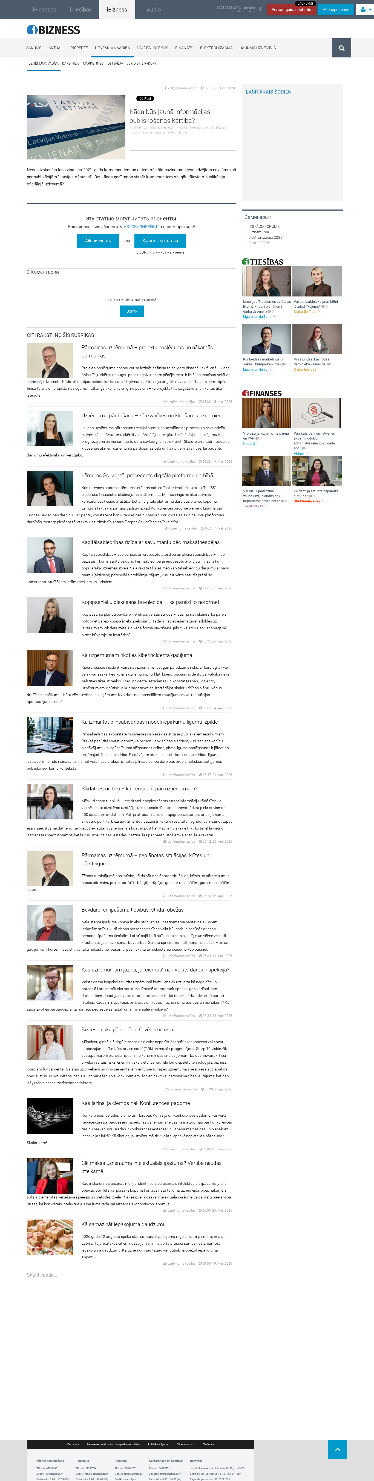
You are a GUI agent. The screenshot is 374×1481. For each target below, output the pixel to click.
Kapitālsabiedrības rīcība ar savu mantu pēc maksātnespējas (151, 542)
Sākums (33, 48)
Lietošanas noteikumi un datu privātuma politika (113, 1444)
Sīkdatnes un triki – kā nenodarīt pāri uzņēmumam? (140, 788)
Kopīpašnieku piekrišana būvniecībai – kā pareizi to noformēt (150, 602)
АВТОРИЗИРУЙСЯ (141, 226)
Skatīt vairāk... (42, 1275)
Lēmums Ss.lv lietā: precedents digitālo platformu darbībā (147, 475)
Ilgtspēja (115, 63)
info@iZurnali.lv (243, 11)
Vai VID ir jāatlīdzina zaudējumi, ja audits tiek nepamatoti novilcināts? (261, 496)
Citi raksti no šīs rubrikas (60, 335)
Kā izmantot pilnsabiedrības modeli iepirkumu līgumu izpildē (150, 722)
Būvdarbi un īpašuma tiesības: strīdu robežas (133, 910)
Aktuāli (56, 48)
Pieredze (79, 48)
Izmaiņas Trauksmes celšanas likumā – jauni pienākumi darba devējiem (267, 306)
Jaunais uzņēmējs (258, 48)
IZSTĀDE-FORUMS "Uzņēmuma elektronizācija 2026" (266, 232)
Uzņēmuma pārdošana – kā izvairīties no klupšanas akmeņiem (152, 415)
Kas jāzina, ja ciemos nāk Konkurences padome (136, 1103)
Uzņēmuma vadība (112, 48)
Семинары (257, 217)
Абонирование (336, 9)
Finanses (184, 48)
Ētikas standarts (186, 1444)
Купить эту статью (160, 240)
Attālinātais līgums (158, 1444)
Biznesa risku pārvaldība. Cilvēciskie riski (127, 1029)
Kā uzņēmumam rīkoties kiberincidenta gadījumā (137, 655)
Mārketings (93, 63)
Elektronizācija (216, 48)
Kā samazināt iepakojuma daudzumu (124, 1224)
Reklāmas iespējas (125, 1479)
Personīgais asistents (292, 8)
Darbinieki (71, 63)
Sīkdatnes (208, 1444)
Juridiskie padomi (141, 63)
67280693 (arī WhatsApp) (236, 8)
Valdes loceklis (152, 48)
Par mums (73, 1444)
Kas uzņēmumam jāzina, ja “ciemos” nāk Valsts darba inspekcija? (155, 970)
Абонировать (98, 240)
